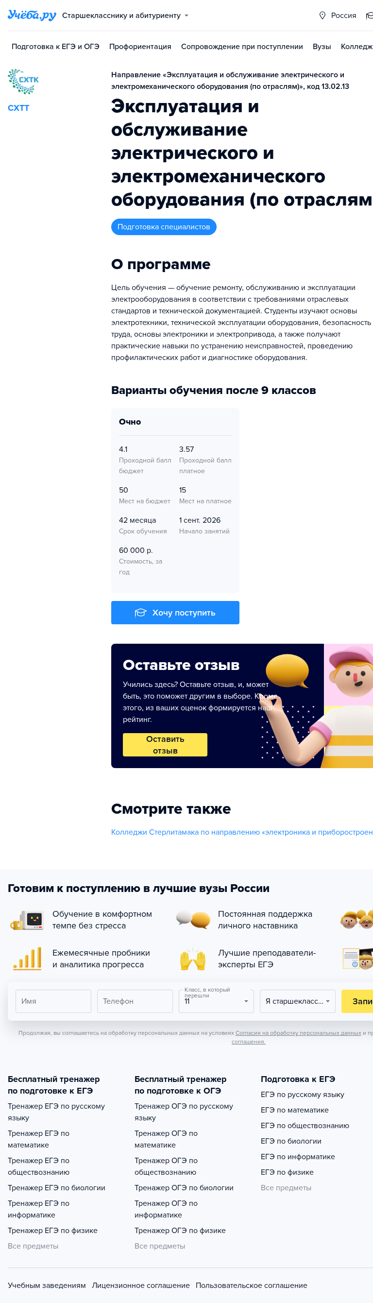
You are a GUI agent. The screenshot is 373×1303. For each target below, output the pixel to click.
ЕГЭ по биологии (291, 1141)
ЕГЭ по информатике (298, 1157)
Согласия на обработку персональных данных (298, 1032)
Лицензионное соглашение (141, 1285)
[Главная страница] (32, 15)
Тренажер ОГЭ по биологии (184, 1188)
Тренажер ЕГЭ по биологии (56, 1188)
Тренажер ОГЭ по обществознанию (166, 1166)
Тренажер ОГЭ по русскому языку (184, 1112)
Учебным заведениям (47, 1285)
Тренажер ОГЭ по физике (180, 1230)
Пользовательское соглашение (251, 1285)
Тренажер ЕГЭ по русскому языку (56, 1112)
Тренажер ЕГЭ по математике (38, 1139)
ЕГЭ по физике (287, 1172)
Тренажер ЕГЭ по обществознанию (38, 1166)
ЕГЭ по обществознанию (305, 1126)
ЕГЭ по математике (295, 1110)
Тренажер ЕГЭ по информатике (38, 1209)
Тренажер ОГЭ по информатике (166, 1209)
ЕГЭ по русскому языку (302, 1094)
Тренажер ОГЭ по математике (166, 1139)
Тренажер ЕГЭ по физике (53, 1230)
